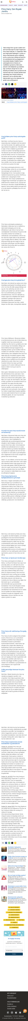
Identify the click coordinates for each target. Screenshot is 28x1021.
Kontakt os (10, 1004)
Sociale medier (11, 1008)
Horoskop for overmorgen (14, 912)
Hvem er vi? (10, 996)
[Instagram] (12, 1012)
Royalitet (20, 5)
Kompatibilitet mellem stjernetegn (14, 925)
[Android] (20, 1012)
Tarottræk (21, 920)
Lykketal (15, 922)
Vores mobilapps (11, 1006)
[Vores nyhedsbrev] (23, 2)
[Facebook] (6, 84)
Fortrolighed (15, 1016)
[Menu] (1, 2)
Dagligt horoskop (14, 907)
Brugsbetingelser (11, 998)
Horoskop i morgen (14, 910)
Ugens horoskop (15, 915)
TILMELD (14, 954)
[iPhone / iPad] (16, 1012)
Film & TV (11, 5)
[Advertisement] (14, 31)
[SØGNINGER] (26, 2)
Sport (25, 5)
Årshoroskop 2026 (10, 920)
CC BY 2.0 (11, 100)
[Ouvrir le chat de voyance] (25, 1011)
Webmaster (21, 1016)
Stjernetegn (15, 927)
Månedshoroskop (15, 917)
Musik (15, 5)
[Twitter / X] (12, 84)
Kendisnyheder (3, 5)
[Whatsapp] (9, 84)
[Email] (15, 84)
